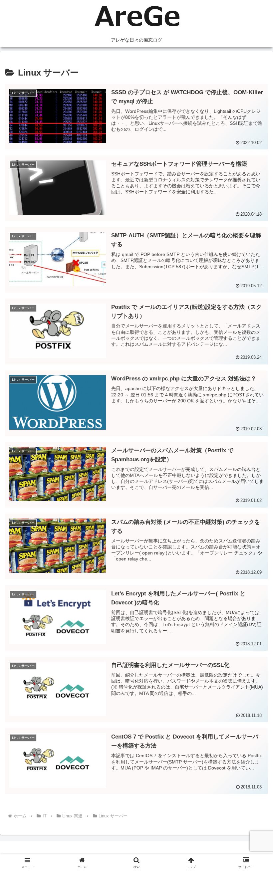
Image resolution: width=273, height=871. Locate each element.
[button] (252, 840)
